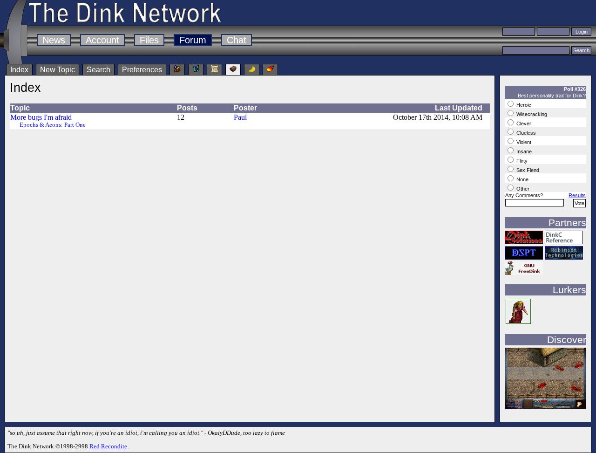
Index (19, 70)
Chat (236, 40)
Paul (240, 117)
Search (98, 70)
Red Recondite (108, 446)
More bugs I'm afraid (41, 117)
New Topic (57, 70)
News (53, 40)
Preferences (142, 70)
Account (102, 40)
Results (577, 195)
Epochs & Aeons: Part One (53, 125)
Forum (192, 40)
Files (149, 40)
